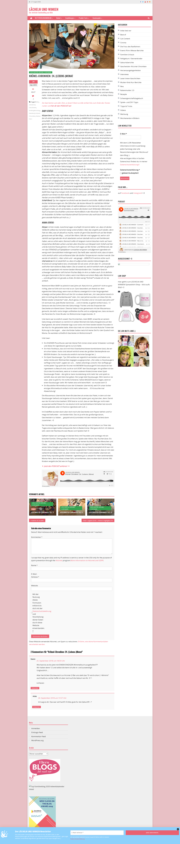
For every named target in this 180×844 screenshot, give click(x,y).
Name (34, 565)
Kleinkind (32, 113)
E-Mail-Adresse (35, 575)
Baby (37, 102)
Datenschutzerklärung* (129, 164)
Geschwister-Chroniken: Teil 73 (100, 512)
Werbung (124, 114)
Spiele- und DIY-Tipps (129, 102)
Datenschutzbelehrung (41, 611)
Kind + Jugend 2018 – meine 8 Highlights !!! (97, 521)
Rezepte (123, 94)
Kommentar (36, 537)
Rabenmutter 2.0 (127, 90)
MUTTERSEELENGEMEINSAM (43, 18)
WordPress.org (37, 740)
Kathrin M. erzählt (38, 521)
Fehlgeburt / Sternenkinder (131, 58)
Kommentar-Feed (38, 736)
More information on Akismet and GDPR (87, 560)
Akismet (59, 560)
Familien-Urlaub (127, 54)
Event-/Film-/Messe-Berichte (132, 50)
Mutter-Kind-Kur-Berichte (130, 82)
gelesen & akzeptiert (130, 173)
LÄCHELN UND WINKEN (43, 9)
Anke (35, 696)
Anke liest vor (125, 30)
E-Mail (123, 134)
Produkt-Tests (83, 18)
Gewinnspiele (97, 18)
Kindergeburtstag (34, 110)
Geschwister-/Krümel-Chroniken (40, 72)
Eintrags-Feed (37, 732)
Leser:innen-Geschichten (130, 78)
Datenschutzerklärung (77, 839)
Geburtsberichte (127, 62)
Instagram (137, 193)
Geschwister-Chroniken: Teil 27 (71, 512)
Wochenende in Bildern (129, 118)
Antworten (35, 688)
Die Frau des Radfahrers (130, 46)
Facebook (125, 193)
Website (34, 585)
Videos (123, 110)
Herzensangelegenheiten (130, 70)
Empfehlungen (69, 18)
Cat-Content (125, 38)
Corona (123, 42)
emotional (32, 105)
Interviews (124, 74)
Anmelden (35, 728)
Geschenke (32, 107)
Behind (58, 18)
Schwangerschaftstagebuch (131, 98)
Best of (123, 34)
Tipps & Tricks (126, 106)
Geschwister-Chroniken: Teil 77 (42, 512)
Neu (33, 509)
